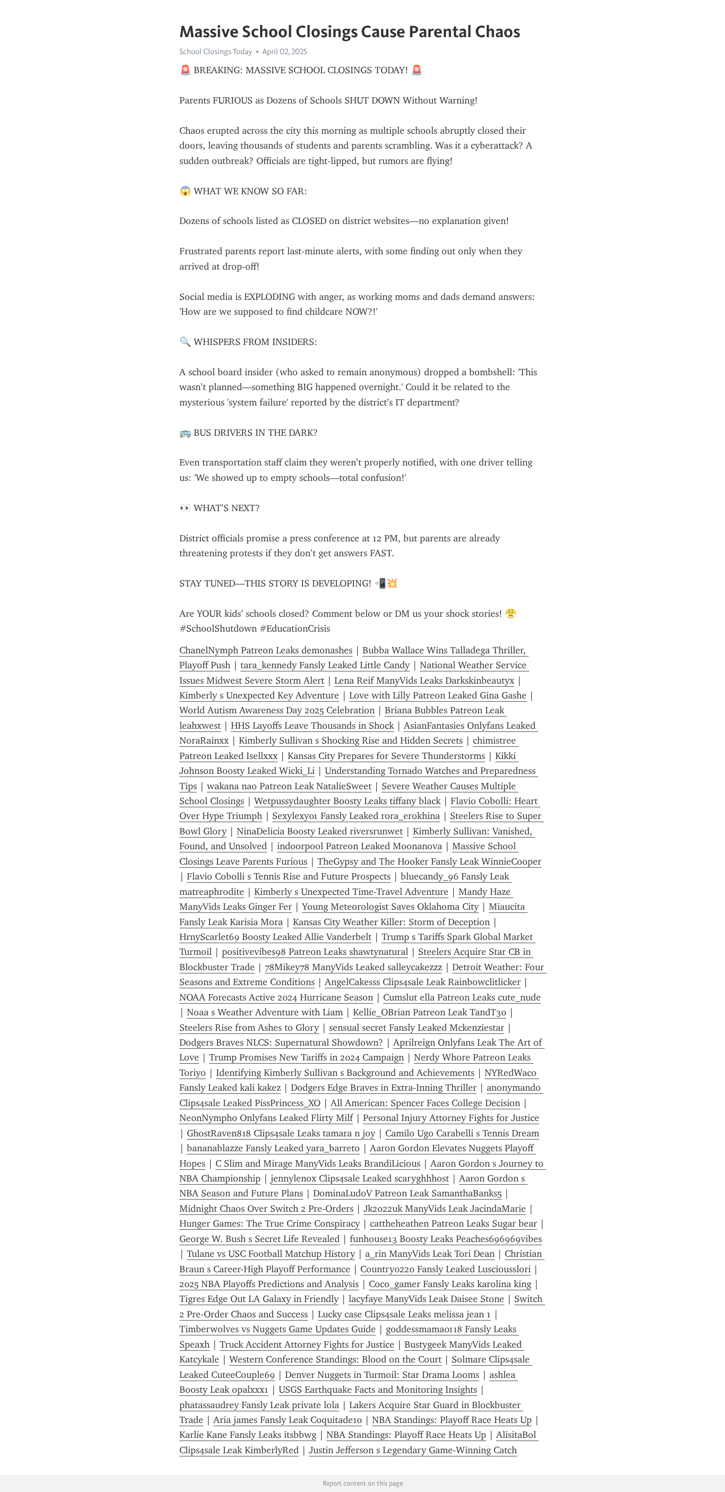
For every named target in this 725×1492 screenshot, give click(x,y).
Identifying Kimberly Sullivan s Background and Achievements (345, 1073)
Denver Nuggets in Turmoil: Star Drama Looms (382, 1375)
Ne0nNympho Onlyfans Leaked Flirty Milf (266, 1118)
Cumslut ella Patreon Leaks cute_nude (462, 997)
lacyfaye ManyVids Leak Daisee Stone (426, 1299)
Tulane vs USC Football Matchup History (271, 1254)
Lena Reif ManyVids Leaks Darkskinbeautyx (424, 680)
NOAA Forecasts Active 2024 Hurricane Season (276, 997)
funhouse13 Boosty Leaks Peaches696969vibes (446, 1239)
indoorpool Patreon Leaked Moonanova (359, 846)
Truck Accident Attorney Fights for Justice (307, 1344)
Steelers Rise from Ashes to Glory (249, 1027)
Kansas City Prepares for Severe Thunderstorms (386, 756)
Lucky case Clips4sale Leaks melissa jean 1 (404, 1314)
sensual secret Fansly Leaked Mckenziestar (416, 1027)
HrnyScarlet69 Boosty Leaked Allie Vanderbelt (275, 937)
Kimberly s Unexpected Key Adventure (259, 695)
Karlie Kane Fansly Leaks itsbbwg (247, 1435)
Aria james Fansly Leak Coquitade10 (287, 1420)
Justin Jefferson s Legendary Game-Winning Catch (413, 1450)
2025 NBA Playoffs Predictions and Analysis (269, 1284)
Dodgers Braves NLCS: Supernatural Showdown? (281, 1042)
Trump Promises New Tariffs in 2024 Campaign (306, 1057)
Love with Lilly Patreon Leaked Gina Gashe (438, 695)
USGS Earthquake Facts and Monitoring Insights (378, 1389)
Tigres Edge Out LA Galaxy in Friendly (259, 1299)
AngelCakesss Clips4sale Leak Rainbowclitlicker (423, 982)
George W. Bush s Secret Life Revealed (259, 1239)
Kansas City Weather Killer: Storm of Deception (391, 922)
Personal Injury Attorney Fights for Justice (451, 1118)
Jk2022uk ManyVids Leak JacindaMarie (445, 1208)
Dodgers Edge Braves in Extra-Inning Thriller (384, 1087)
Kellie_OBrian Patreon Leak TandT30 (429, 1012)
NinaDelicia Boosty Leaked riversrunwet (320, 831)
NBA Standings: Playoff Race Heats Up (452, 1420)
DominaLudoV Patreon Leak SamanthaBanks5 (407, 1193)
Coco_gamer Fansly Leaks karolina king (450, 1284)
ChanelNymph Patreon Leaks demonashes (265, 650)
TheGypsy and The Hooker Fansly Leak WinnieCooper (429, 861)
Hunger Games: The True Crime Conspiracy (269, 1223)
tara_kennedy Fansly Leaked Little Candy (325, 665)
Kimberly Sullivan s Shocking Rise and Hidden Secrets (351, 740)
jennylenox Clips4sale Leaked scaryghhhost (360, 1178)
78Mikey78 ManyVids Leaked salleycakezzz (353, 967)
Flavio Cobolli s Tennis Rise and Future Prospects (289, 876)
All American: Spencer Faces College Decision (425, 1103)
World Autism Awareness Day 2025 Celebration (277, 710)
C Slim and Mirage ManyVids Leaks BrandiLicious (317, 1163)
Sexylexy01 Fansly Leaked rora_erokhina (356, 816)
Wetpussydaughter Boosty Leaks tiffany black (347, 801)
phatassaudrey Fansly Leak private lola (259, 1405)
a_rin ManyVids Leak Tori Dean (430, 1254)
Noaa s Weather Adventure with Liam (265, 1012)
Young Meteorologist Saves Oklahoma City (390, 906)
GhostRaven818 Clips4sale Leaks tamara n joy (281, 1133)
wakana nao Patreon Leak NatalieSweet (289, 786)
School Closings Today (215, 51)
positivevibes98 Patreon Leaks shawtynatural (315, 952)
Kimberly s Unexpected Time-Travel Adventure (351, 892)
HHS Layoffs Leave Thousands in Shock (312, 725)
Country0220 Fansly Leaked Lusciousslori (445, 1269)
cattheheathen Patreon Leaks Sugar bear (453, 1223)
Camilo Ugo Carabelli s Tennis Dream (462, 1133)
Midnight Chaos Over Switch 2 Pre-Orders (266, 1208)
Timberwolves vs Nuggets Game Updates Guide (277, 1329)
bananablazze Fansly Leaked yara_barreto (273, 1148)
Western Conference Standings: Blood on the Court (335, 1359)
